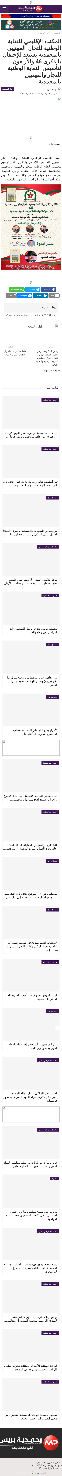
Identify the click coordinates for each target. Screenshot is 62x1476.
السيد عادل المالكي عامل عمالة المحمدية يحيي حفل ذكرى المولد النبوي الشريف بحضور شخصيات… (31, 1097)
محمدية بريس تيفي (48, 546)
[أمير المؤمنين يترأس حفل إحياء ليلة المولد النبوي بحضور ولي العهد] (31, 1024)
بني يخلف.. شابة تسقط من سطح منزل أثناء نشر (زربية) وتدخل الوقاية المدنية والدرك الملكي (32, 681)
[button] (48, 289)
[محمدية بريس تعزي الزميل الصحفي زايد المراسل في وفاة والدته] (31, 608)
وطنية (55, 1178)
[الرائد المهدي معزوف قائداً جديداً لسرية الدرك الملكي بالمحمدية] (31, 975)
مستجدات (53, 497)
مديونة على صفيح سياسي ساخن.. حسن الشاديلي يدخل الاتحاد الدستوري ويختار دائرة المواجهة (32, 1215)
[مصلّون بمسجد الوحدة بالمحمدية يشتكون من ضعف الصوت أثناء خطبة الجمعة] (31, 1394)
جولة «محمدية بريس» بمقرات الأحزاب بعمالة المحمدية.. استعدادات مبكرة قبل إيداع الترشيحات (31, 1268)
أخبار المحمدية (7, 89)
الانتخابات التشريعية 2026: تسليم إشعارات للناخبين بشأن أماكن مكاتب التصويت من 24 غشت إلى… (32, 946)
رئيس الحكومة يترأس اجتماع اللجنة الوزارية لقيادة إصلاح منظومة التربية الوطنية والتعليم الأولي (46, 358)
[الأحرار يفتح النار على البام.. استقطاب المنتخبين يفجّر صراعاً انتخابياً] (31, 710)
